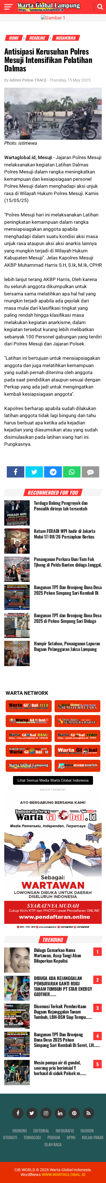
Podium (53, 1137)
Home (14, 38)
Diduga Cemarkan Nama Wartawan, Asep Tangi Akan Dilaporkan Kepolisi (57, 955)
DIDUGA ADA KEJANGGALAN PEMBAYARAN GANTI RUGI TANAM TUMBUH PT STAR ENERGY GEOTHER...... (63, 986)
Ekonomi (19, 1131)
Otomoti (10, 1137)
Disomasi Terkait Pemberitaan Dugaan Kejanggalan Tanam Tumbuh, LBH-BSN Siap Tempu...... (63, 1011)
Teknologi (32, 1137)
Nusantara (66, 38)
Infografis (65, 1131)
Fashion (87, 1131)
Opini (71, 1137)
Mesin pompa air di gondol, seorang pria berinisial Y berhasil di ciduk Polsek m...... (60, 1067)
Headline (37, 38)
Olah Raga (53, 1144)
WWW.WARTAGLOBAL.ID (63, 1174)
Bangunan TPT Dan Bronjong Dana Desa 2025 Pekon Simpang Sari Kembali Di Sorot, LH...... (67, 1039)
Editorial (41, 1131)
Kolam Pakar (92, 1137)
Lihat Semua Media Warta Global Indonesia (53, 780)
